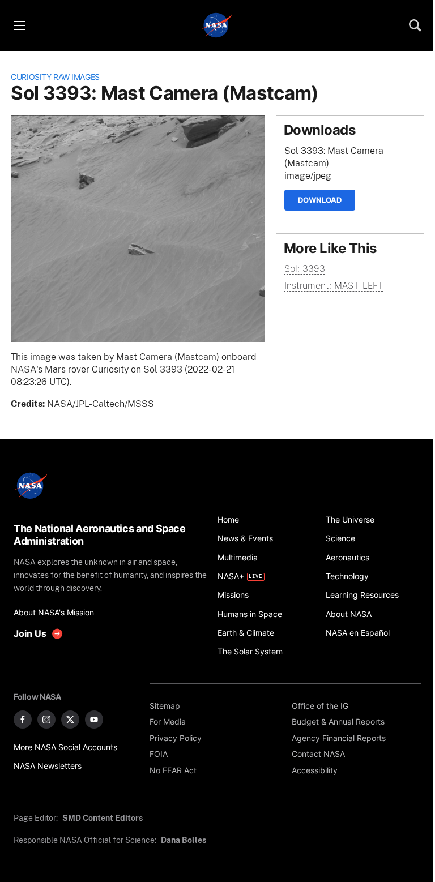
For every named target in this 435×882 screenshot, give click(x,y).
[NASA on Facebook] (23, 719)
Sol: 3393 (304, 268)
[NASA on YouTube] (94, 719)
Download (320, 199)
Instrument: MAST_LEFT (333, 285)
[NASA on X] (70, 719)
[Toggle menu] (19, 25)
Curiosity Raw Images (55, 77)
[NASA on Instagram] (46, 719)
